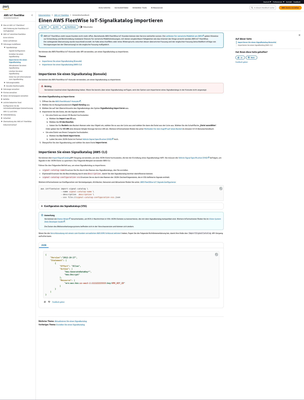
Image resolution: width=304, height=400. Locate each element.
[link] (81, 15)
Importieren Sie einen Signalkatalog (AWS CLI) (62, 64)
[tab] (44, 245)
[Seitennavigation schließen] (32, 15)
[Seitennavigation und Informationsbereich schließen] (299, 35)
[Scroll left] (96, 8)
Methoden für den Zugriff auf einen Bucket (163, 129)
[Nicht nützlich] (49, 302)
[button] (64, 206)
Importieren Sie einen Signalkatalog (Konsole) (62, 61)
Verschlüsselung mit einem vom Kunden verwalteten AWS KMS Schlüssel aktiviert (85, 233)
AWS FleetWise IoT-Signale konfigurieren (158, 182)
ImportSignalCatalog (61, 158)
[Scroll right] (164, 8)
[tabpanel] (131, 278)
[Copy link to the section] (36, 74)
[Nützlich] (45, 302)
